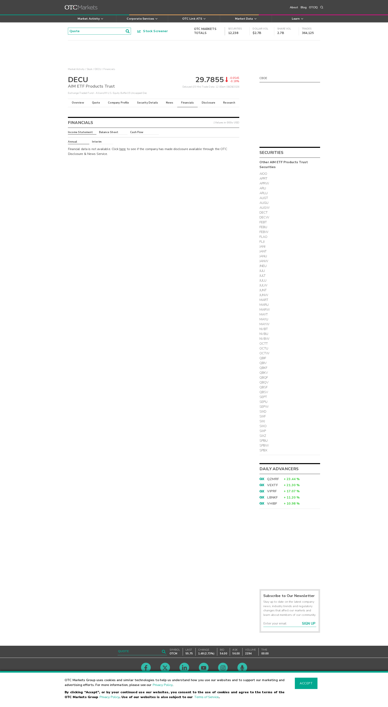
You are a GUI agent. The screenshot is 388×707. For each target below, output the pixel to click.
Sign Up (308, 623)
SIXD (263, 411)
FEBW (264, 232)
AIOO (263, 173)
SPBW (264, 445)
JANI (262, 246)
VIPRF (272, 491)
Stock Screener (154, 31)
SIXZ (262, 436)
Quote (96, 103)
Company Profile (118, 103)
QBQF (263, 377)
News (169, 103)
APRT (263, 178)
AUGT (263, 198)
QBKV (263, 372)
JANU (263, 256)
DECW (264, 217)
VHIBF (272, 503)
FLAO (263, 237)
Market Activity (76, 69)
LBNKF (272, 497)
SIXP (262, 431)
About (294, 7)
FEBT (263, 222)
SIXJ (262, 421)
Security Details (147, 103)
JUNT (263, 290)
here (122, 149)
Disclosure (208, 103)
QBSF (263, 387)
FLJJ (262, 241)
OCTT (263, 343)
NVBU (263, 334)
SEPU (263, 402)
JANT (263, 251)
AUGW (264, 207)
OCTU (263, 348)
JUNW (263, 295)
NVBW (264, 339)
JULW (263, 285)
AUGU (264, 203)
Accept (306, 683)
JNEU (263, 266)
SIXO (263, 426)
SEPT (263, 397)
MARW (264, 309)
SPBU (263, 440)
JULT (262, 275)
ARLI (262, 188)
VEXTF (272, 485)
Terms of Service (206, 697)
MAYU (263, 319)
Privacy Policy (163, 685)
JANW (263, 261)
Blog (304, 7)
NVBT (263, 329)
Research (229, 103)
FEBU (263, 227)
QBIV (263, 363)
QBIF (262, 358)
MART (263, 300)
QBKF (263, 368)
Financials (187, 103)
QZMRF (273, 479)
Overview (78, 103)
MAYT (263, 314)
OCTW (264, 353)
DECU (98, 69)
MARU (264, 305)
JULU (263, 280)
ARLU (263, 193)
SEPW (264, 406)
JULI (262, 271)
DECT (263, 212)
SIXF (262, 416)
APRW (264, 183)
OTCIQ (313, 7)
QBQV (264, 382)
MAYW (264, 324)
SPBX (263, 450)
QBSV (263, 392)
